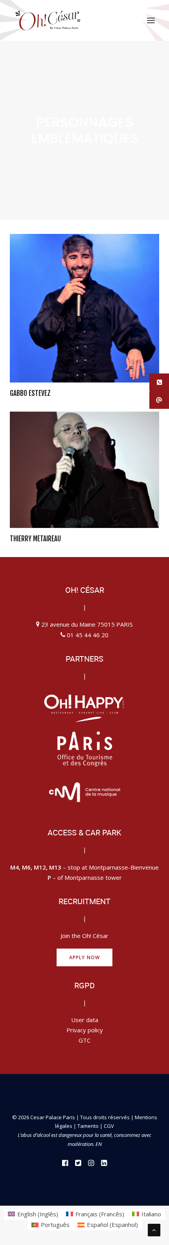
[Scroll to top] (154, 1229)
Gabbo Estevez (30, 393)
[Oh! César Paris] (47, 20)
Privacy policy (84, 1030)
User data (84, 1020)
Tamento (88, 1125)
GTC (84, 1040)
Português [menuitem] (55, 1224)
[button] (151, 20)
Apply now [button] (84, 957)
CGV (109, 1125)
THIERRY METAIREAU (35, 539)
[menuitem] (33, 1214)
